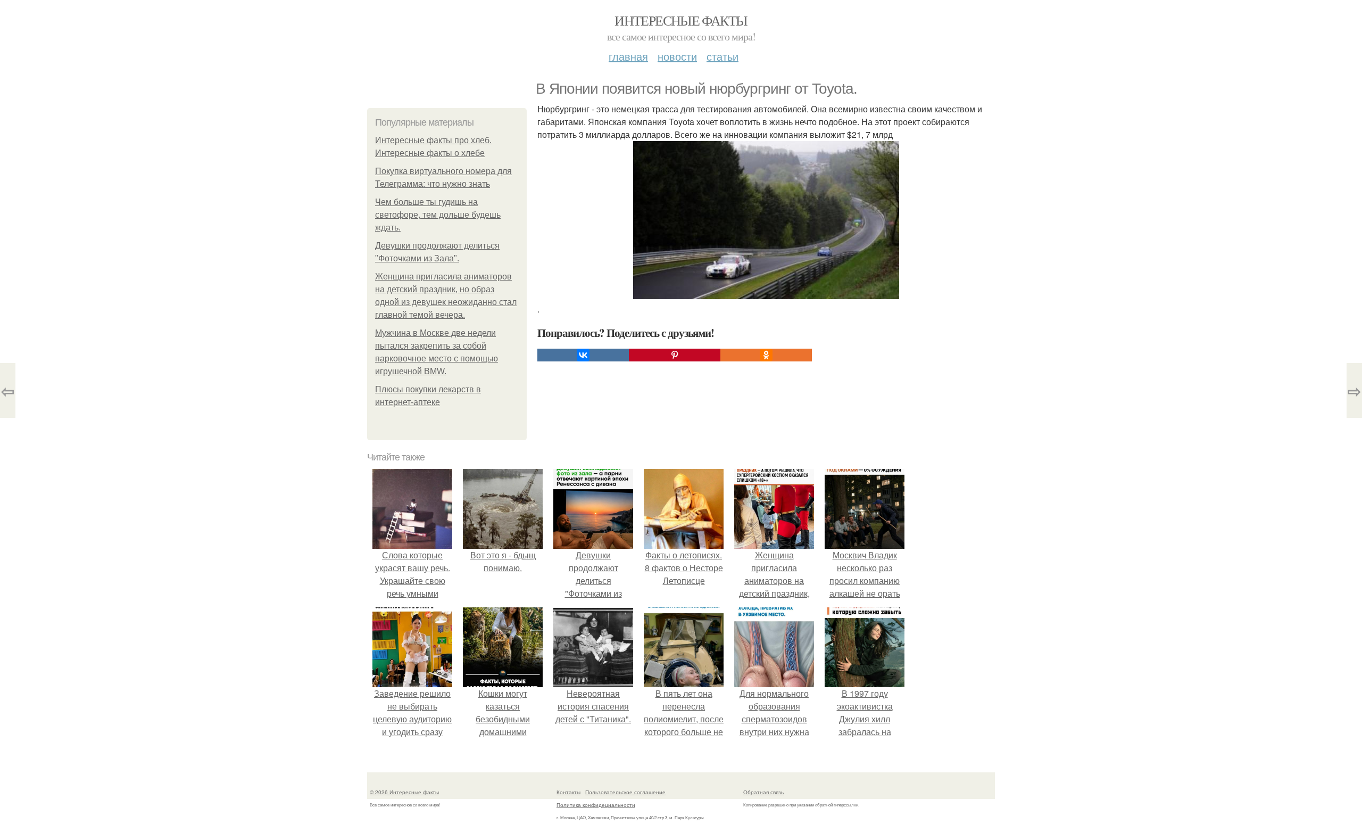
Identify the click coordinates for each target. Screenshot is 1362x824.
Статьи (722, 56)
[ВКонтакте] (583, 355)
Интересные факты (680, 20)
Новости (677, 56)
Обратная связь (763, 792)
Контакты (568, 792)
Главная (628, 56)
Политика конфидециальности (596, 805)
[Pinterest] (674, 355)
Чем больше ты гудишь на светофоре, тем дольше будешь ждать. (438, 214)
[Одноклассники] (766, 355)
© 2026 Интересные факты (404, 792)
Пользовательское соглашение (625, 792)
